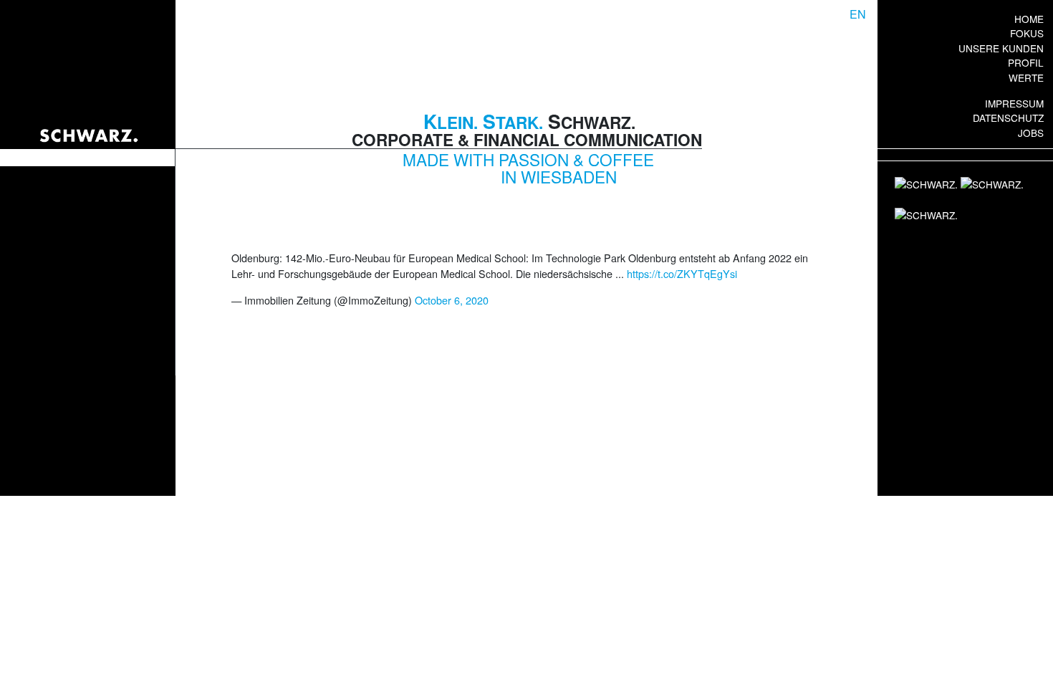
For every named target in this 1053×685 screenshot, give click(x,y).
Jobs (1031, 132)
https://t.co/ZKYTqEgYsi (682, 273)
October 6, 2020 (452, 299)
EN (858, 14)
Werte (1026, 77)
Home (1029, 18)
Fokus (1027, 33)
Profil (1026, 62)
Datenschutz (1008, 117)
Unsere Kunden (1001, 48)
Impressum (1014, 103)
